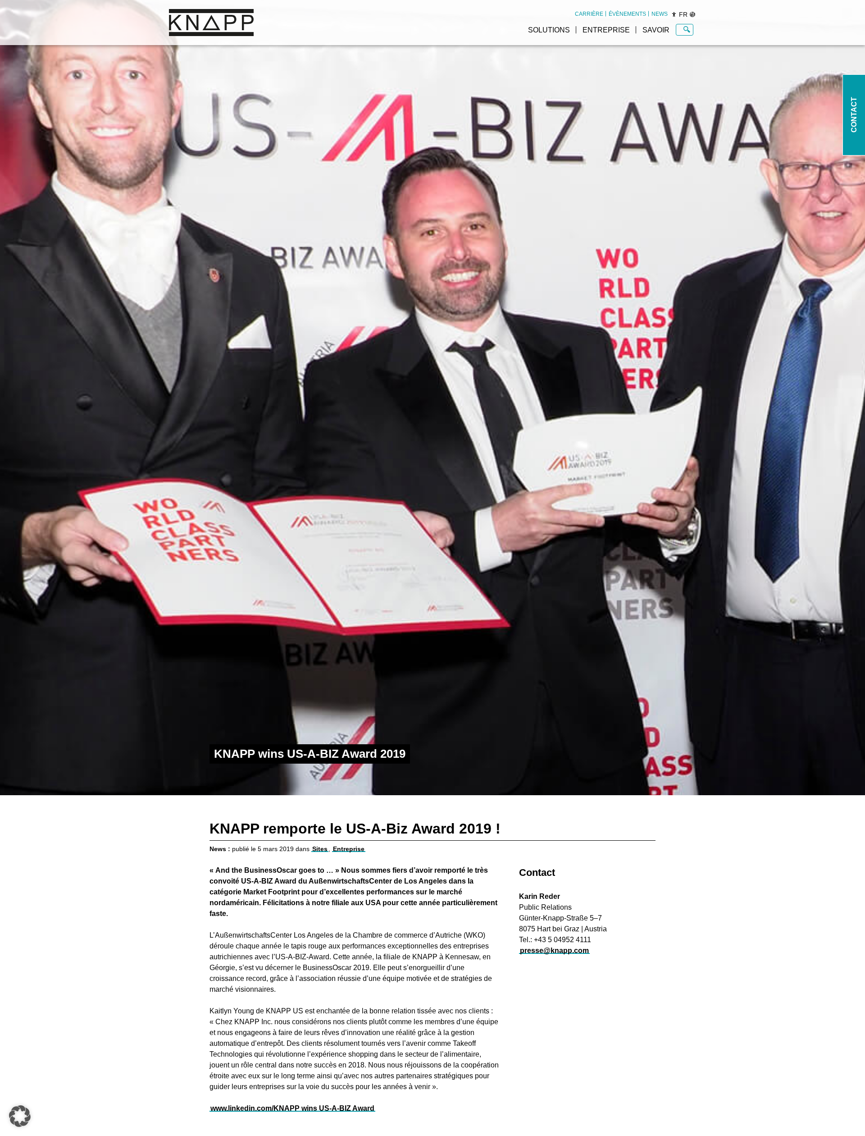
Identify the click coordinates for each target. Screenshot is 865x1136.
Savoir (655, 30)
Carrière (589, 14)
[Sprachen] (692, 14)
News (659, 14)
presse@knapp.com (554, 950)
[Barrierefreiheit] (674, 14)
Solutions (549, 30)
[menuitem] (589, 14)
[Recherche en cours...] (686, 29)
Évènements (627, 14)
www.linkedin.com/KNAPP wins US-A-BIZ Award (292, 1108)
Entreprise (606, 30)
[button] (20, 1116)
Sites (320, 848)
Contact (854, 115)
